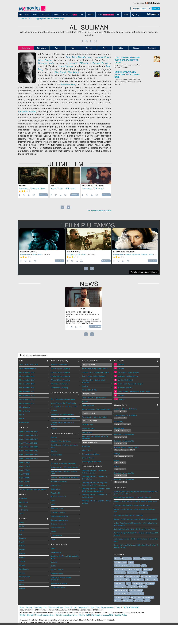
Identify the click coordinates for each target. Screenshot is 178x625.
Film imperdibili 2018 (27, 403)
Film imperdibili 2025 (27, 376)
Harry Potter (132, 587)
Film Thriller (23, 502)
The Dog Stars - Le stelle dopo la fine (64, 407)
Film (45, 607)
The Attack (73, 72)
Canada (43, 188)
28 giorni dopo (147, 559)
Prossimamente (107, 607)
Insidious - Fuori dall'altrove (61, 441)
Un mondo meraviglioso (90, 454)
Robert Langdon (120, 587)
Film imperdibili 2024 (27, 380)
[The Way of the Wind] (96, 175)
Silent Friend (87, 450)
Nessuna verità (28, 252)
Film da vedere (24, 407)
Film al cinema (24, 411)
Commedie (23, 498)
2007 (84, 254)
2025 (73, 188)
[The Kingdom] (88, 239)
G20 (52, 186)
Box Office (95, 607)
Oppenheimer (132, 573)
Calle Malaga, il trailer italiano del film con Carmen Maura (134, 529)
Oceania (54, 437)
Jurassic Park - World (149, 576)
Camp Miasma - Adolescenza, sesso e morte (134, 391)
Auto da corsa (119, 583)
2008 (39, 254)
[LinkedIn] (91, 41)
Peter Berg (71, 57)
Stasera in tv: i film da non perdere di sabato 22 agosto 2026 (135, 519)
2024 (36, 364)
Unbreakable (149, 583)
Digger (53, 539)
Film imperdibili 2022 (27, 388)
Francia (144, 254)
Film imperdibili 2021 (27, 391)
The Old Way (118, 422)
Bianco (53, 532)
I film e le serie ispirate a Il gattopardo (128, 569)
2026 (26, 364)
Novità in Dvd (24, 422)
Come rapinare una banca (91, 462)
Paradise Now (68, 84)
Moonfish (54, 562)
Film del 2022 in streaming (60, 380)
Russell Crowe (100, 63)
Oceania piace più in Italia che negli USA (128, 515)
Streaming (152, 48)
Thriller (60, 188)
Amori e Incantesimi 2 (58, 497)
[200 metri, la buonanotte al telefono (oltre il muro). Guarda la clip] (83, 297)
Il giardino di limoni (124, 252)
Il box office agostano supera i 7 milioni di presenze (132, 497)
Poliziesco (71, 254)
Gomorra (137, 559)
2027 (21, 364)
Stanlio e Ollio (119, 428)
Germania (35, 188)
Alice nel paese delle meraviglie (142, 597)
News (73, 48)
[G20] (65, 175)
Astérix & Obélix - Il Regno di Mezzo (126, 447)
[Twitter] (86, 41)
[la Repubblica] (155, 3)
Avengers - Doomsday (59, 481)
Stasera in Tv (84, 607)
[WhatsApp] (95, 41)
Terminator (139, 601)
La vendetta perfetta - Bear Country (63, 403)
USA (67, 188)
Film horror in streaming (59, 388)
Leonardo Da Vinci (132, 576)
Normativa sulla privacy (44, 615)
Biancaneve (148, 569)
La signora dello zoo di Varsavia (125, 409)
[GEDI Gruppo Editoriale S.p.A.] (147, 3)
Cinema (136, 48)
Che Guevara (128, 601)
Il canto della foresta (58, 528)
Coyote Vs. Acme (88, 428)
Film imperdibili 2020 (27, 395)
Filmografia (41, 48)
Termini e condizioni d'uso (66, 615)
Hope (53, 501)
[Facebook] (82, 41)
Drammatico (24, 188)
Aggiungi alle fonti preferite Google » (51, 18)
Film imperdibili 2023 (27, 384)
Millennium (143, 587)
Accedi (156, 8)
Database (38, 607)
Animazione (23, 510)
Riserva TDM (84, 615)
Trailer (118, 607)
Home (22, 607)
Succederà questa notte (59, 520)
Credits (23, 615)
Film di (21, 415)
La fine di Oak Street (125, 380)
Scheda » (43, 195)
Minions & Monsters (125, 388)
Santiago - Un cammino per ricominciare (65, 477)
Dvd (75, 607)
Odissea (121, 368)
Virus (128, 583)
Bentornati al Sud (57, 508)
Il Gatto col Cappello (58, 512)
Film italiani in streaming (59, 384)
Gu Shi (53, 566)
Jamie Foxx (103, 57)
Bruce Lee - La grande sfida (124, 434)
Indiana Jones (138, 583)
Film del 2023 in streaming (60, 376)
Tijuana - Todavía (57, 570)
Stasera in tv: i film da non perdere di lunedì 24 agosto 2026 (135, 501)
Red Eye (117, 454)
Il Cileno (54, 411)
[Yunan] (33, 175)
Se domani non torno (58, 524)
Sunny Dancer (87, 432)
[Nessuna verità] (42, 239)
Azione (53, 188)
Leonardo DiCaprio (79, 63)
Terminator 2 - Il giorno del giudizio (63, 418)
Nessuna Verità (46, 63)
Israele (128, 254)
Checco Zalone (120, 573)
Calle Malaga (55, 489)
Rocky (147, 601)
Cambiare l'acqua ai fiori (59, 516)
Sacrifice (121, 395)
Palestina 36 (55, 493)
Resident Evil (55, 485)
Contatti (30, 615)
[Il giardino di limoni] (135, 239)
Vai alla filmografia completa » (100, 210)
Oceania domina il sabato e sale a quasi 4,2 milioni (132, 505)
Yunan (22, 186)
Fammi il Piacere (88, 458)
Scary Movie (126, 559)
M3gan (131, 562)
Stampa (89, 48)
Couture (54, 428)
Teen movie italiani (121, 590)
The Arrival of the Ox (58, 587)
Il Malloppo (86, 446)
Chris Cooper (45, 60)
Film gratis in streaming (59, 364)
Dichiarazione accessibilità (102, 615)
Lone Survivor (66, 66)
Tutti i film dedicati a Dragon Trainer (127, 566)
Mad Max (118, 601)
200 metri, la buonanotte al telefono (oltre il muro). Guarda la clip (82, 314)
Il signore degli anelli (122, 597)
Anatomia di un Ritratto (59, 583)
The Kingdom (85, 57)
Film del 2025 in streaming (60, 368)
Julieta (116, 460)
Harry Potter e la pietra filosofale (62, 414)
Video (120, 48)
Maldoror (54, 451)
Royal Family (119, 576)
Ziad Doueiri (61, 72)
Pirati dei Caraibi (137, 580)
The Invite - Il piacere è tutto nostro (63, 464)
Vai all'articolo (95, 326)
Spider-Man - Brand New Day (128, 372)
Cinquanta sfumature (122, 580)
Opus (144, 566)
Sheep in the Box (88, 405)
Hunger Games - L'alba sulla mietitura (64, 467)
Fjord (53, 504)
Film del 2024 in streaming (60, 372)
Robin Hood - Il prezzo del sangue (130, 384)
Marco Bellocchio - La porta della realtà (96, 409)
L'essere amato (56, 535)
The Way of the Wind (93, 186)
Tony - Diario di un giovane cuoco (63, 399)
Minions (117, 559)
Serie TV (68, 607)
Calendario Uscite (56, 607)
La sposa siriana (27, 111)
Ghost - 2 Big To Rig (89, 390)
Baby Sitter (143, 573)
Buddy (53, 548)
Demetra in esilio (57, 574)
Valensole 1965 (56, 455)
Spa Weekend (56, 552)
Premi (57, 48)
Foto (105, 48)
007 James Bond (151, 580)
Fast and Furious (136, 590)
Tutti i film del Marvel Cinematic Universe (129, 594)
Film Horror (23, 506)
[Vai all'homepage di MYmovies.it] (32, 10)
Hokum (121, 399)
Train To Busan (87, 425)
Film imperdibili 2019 (27, 399)
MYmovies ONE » (26, 18)
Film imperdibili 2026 (27, 372)
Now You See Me (120, 562)
